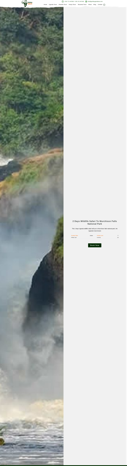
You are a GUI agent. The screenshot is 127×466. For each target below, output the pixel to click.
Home (45, 4)
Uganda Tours (53, 4)
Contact (100, 4)
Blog (94, 4)
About (90, 4)
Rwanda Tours (63, 4)
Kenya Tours (72, 4)
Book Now (94, 245)
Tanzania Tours (82, 4)
